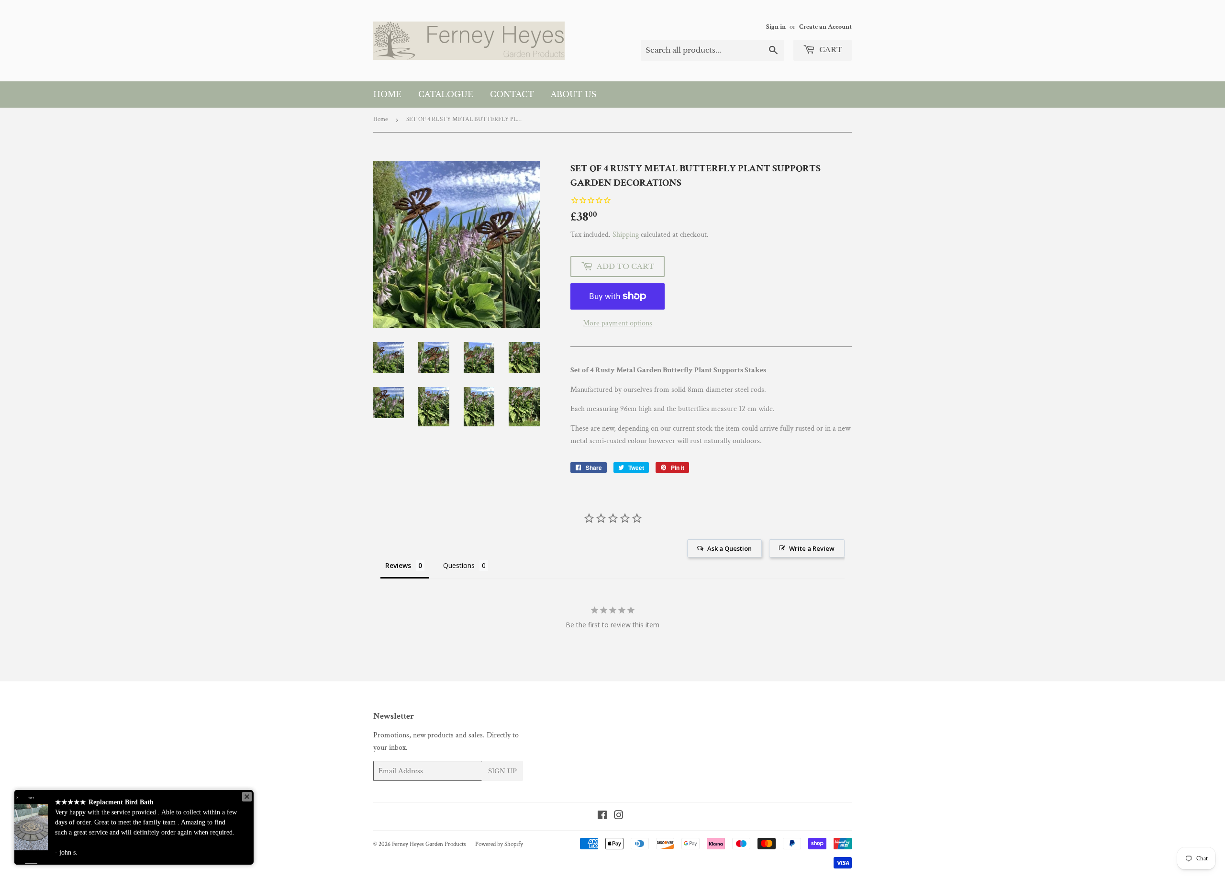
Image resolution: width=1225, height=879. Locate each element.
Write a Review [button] (812, 548)
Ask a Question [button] (729, 548)
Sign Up (502, 771)
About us (573, 94)
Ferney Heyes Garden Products (429, 844)
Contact (512, 94)
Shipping (625, 235)
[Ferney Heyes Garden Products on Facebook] (602, 817)
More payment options (617, 323)
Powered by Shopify (499, 844)
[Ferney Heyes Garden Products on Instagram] (619, 817)
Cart (829, 49)
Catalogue (445, 94)
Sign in (776, 26)
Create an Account (825, 26)
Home (387, 94)
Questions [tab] (459, 565)
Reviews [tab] (398, 565)
